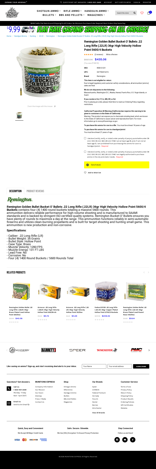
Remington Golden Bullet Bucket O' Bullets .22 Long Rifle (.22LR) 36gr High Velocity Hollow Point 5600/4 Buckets (100, 36)
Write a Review (111, 54)
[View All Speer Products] (78, 350)
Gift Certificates (127, 405)
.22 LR (41, 36)
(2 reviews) (99, 54)
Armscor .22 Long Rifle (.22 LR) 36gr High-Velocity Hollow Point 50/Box (77, 309)
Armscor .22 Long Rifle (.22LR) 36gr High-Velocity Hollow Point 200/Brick (48, 309)
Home (9, 36)
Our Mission (40, 390)
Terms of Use (126, 387)
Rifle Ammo (71, 11)
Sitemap (38, 396)
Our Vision (39, 393)
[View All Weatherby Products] (19, 350)
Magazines (95, 15)
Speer (94, 387)
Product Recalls (127, 399)
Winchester (97, 408)
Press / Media (40, 399)
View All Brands (98, 413)
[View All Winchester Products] (107, 350)
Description (15, 191)
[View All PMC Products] (136, 350)
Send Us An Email (20, 405)
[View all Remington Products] (20, 200)
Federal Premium (99, 393)
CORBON (95, 390)
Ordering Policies (127, 402)
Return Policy (126, 393)
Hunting (33, 36)
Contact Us (39, 402)
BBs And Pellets (71, 15)
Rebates (124, 408)
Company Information (44, 387)
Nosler (95, 402)
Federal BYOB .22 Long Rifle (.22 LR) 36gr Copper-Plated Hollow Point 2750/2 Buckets (106, 309)
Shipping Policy (127, 396)
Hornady (95, 396)
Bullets (48, 15)
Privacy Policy (126, 390)
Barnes (95, 405)
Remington (50, 36)
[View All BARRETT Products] (49, 350)
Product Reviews (35, 191)
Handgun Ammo (95, 11)
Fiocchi (95, 399)
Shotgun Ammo (48, 11)
